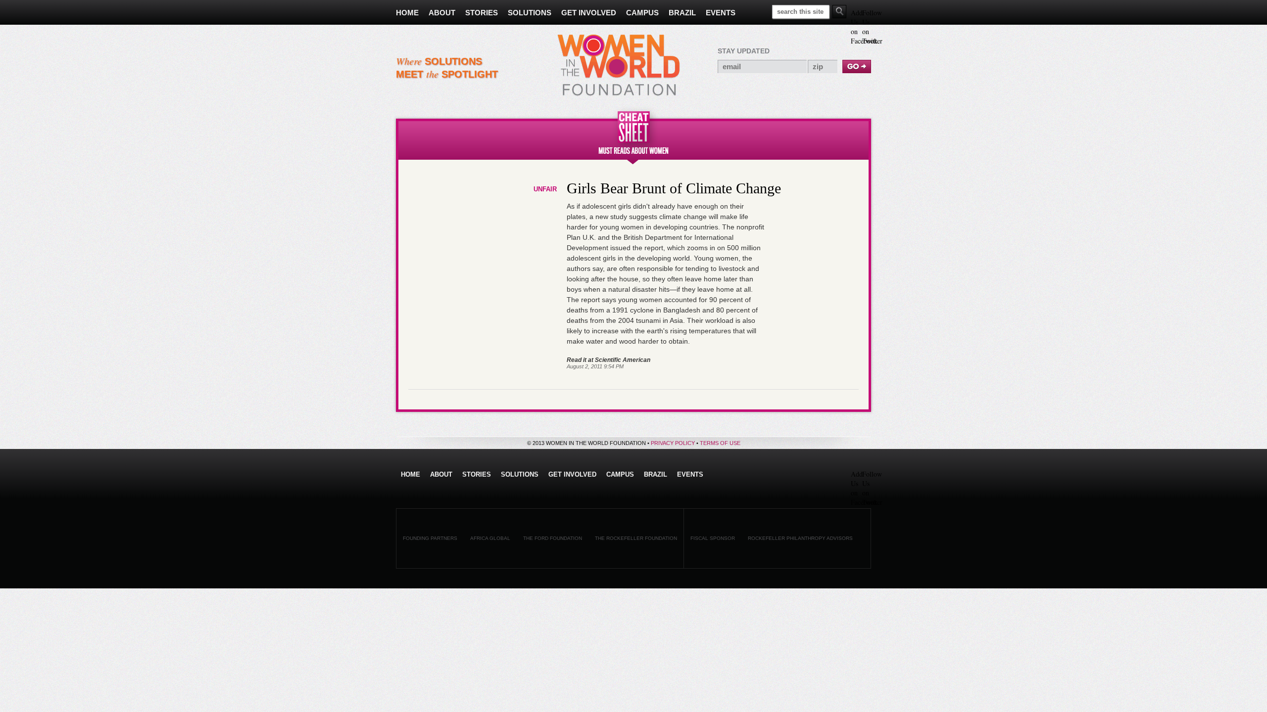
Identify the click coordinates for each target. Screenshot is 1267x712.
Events (690, 474)
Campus (620, 474)
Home (410, 474)
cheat (633, 135)
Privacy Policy (673, 443)
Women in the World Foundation (619, 65)
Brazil (655, 474)
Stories (476, 474)
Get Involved (572, 474)
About (441, 474)
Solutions (519, 474)
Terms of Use (720, 443)
